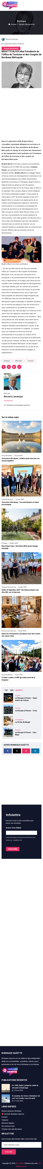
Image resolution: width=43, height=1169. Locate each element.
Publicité (5, 1120)
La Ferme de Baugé (22, 722)
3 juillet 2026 (22, 587)
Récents (19, 690)
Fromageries (19, 719)
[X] (9, 367)
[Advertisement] (21, 112)
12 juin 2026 (19, 674)
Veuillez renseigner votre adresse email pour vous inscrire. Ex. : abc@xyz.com (20, 839)
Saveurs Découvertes (11, 48)
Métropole (18, 361)
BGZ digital (20, 1163)
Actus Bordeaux (7, 455)
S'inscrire (8, 1152)
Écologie (4, 543)
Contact (5, 1117)
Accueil (13, 24)
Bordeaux (7, 361)
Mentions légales (8, 1123)
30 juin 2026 (22, 631)
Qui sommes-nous (8, 1126)
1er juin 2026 (20, 499)
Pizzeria (18, 695)
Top (6, 690)
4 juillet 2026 (13, 543)
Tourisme (30, 361)
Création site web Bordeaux (12, 1129)
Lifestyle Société (7, 499)
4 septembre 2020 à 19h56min (14, 44)
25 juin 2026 (19, 455)
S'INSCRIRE (13, 849)
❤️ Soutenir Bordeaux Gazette (13, 1114)
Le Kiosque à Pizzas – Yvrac (26, 711)
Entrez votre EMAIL (13, 828)
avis (11, 690)
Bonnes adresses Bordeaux (11, 1111)
